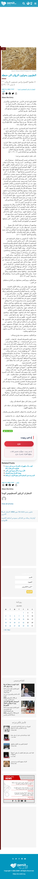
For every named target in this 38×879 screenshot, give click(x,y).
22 (23, 622)
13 (14, 619)
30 (28, 626)
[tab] (11, 777)
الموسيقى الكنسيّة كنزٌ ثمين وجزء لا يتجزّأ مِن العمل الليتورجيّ (11, 703)
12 (10, 619)
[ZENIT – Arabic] (10, 3)
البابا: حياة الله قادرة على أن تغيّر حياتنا (20, 735)
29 (23, 626)
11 (5, 619)
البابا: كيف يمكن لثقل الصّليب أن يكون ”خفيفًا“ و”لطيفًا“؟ (22, 753)
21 (19, 622)
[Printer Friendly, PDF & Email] (8, 431)
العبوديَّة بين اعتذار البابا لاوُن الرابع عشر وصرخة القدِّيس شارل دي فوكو (20, 727)
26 (10, 626)
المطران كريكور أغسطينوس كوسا (26, 89)
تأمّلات (3, 49)
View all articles (7, 504)
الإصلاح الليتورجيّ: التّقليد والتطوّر (19, 744)
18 (5, 622)
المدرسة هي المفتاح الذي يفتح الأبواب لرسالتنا (20, 475)
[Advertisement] (19, 26)
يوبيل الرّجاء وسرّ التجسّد (13, 473)
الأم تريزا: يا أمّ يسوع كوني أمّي (15, 471)
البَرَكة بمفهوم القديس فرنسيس (19, 761)
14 (19, 619)
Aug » (9, 630)
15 (23, 619)
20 (14, 622)
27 (14, 626)
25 (5, 626)
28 (19, 626)
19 (10, 622)
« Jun (5, 630)
